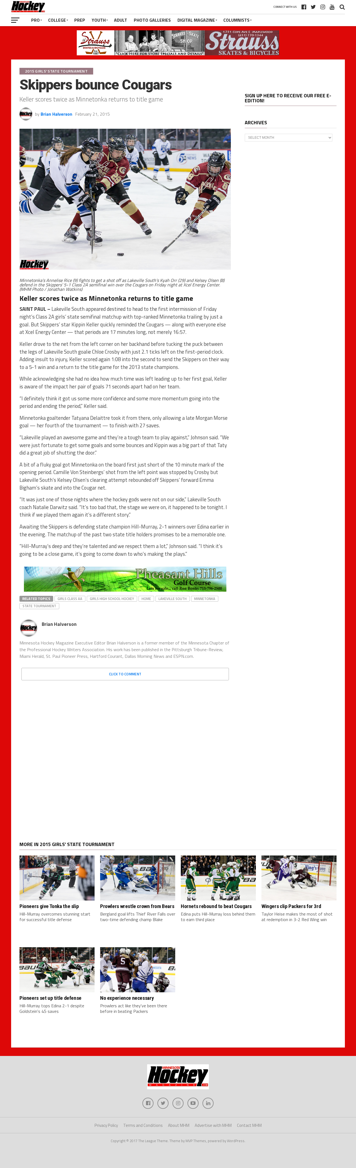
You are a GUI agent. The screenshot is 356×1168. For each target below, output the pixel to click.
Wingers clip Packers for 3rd (291, 906)
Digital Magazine (196, 20)
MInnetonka (204, 598)
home (146, 598)
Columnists (236, 20)
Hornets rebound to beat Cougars (216, 906)
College (57, 20)
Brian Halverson (56, 114)
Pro (35, 20)
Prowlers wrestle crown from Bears (137, 906)
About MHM (178, 1125)
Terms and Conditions (143, 1125)
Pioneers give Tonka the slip (49, 906)
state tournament (39, 606)
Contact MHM (249, 1125)
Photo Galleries (152, 20)
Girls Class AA (70, 598)
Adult (120, 20)
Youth (99, 20)
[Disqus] (125, 754)
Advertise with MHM (213, 1125)
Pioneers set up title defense (50, 998)
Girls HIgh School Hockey (112, 598)
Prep (79, 20)
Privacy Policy (106, 1125)
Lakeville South (173, 598)
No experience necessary (127, 998)
